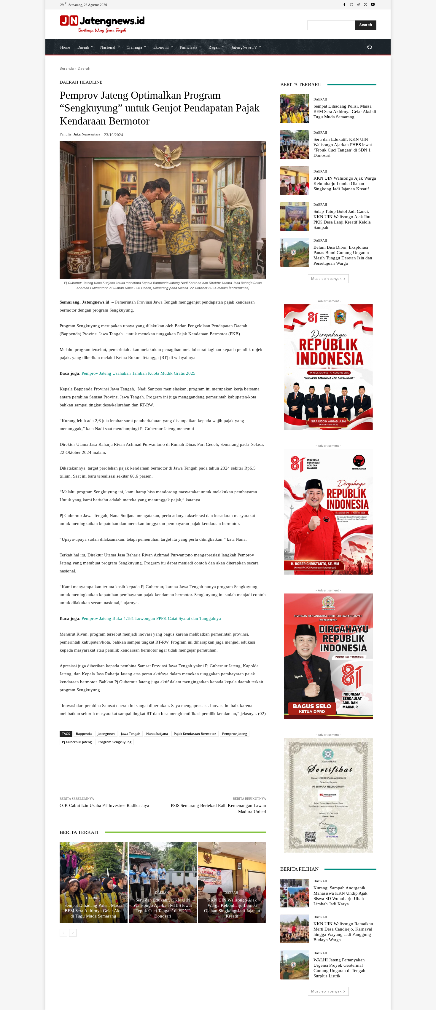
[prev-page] (63, 933)
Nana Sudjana (157, 733)
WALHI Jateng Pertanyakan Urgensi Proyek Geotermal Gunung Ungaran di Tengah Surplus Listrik (339, 968)
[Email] (159, 770)
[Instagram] (351, 4)
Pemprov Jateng (234, 733)
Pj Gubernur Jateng (77, 742)
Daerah (84, 68)
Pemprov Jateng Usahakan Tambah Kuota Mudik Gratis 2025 (138, 373)
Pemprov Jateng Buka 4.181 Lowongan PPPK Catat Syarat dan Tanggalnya (151, 618)
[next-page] (73, 933)
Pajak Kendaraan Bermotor (195, 733)
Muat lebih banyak (326, 278)
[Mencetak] (172, 770)
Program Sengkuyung (114, 742)
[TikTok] (358, 4)
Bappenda (84, 733)
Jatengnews (106, 733)
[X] (365, 4)
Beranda (67, 68)
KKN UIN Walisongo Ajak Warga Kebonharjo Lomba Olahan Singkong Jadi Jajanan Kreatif (232, 908)
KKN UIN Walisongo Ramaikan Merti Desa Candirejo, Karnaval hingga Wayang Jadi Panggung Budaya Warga (343, 931)
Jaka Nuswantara (87, 134)
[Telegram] (145, 770)
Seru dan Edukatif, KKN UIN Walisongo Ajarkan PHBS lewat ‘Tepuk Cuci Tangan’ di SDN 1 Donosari (162, 908)
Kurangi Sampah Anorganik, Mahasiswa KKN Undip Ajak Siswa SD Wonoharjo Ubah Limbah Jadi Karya (340, 895)
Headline (91, 82)
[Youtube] (372, 4)
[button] (369, 47)
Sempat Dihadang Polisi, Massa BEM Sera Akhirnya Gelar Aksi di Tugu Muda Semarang (93, 910)
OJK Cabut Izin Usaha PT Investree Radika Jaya (104, 805)
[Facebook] (344, 4)
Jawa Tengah (130, 733)
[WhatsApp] (104, 770)
